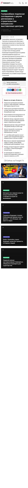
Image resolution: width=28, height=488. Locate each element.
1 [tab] (5, 178)
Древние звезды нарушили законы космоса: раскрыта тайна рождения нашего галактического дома (14, 120)
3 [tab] (23, 178)
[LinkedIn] (8, 90)
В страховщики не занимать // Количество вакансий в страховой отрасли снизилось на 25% (13, 154)
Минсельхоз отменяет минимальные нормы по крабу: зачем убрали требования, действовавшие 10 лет (14, 142)
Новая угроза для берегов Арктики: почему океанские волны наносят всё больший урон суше (15, 110)
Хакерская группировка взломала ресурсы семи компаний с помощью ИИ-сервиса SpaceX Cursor (14, 104)
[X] (13, 90)
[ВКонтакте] (10, 90)
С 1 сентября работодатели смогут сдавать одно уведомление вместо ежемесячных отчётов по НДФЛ (14, 136)
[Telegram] (18, 90)
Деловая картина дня (7, 3)
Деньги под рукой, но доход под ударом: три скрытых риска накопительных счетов (13, 130)
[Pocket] (15, 90)
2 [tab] (14, 178)
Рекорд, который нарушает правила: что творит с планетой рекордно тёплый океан (14, 148)
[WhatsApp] (20, 90)
